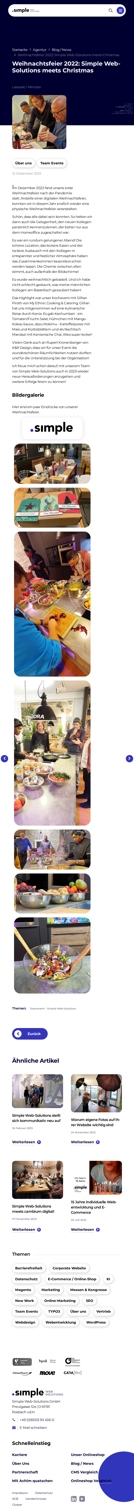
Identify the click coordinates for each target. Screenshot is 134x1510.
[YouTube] (82, 1498)
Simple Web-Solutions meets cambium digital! (33, 1209)
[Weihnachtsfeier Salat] (52, 955)
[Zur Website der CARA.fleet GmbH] (72, 1373)
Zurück (33, 1034)
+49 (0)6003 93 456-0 (37, 1420)
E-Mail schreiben (33, 1428)
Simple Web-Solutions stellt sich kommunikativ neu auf (36, 1118)
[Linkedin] (74, 1498)
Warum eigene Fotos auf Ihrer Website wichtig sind (95, 1122)
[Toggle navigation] (120, 10)
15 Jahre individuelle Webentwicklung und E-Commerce (94, 1207)
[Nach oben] (121, 1497)
